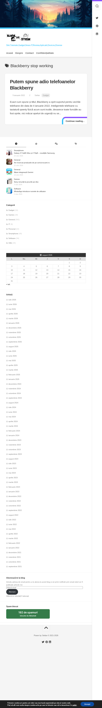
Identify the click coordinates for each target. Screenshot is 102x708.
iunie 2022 (12, 524)
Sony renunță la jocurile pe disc (26, 182)
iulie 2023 (12, 463)
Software (17, 189)
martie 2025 (13, 370)
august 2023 (13, 459)
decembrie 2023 (14, 440)
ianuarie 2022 (13, 548)
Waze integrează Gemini (23, 172)
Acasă (9, 53)
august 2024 (13, 403)
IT (9, 224)
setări (74, 705)
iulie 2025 (12, 351)
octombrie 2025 (14, 337)
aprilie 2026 (13, 314)
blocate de (31, 615)
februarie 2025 (14, 375)
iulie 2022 (12, 520)
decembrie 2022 (14, 496)
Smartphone (19, 150)
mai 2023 (12, 473)
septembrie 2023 (15, 454)
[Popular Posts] (36, 144)
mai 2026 (12, 309)
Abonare (12, 592)
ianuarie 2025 (13, 379)
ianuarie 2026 (13, 323)
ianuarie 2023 (13, 492)
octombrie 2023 (14, 449)
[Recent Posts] (16, 144)
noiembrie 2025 (14, 332)
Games (17, 179)
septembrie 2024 (15, 398)
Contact (29, 53)
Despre (19, 53)
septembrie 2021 (15, 566)
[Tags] (76, 144)
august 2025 (13, 347)
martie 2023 (13, 482)
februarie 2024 (14, 431)
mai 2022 (12, 529)
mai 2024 (12, 417)
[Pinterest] (97, 25)
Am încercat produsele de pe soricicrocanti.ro (32, 163)
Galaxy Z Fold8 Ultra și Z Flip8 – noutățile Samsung (34, 153)
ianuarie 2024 (13, 435)
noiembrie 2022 (14, 501)
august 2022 (13, 515)
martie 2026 (13, 318)
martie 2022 (13, 538)
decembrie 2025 (14, 328)
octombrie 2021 (14, 562)
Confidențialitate (45, 53)
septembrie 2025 (15, 342)
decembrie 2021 (14, 552)
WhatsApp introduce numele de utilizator (30, 191)
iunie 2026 (12, 304)
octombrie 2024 (14, 393)
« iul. (8, 284)
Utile (10, 243)
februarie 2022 (14, 543)
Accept (87, 704)
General (17, 160)
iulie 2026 (12, 300)
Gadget (46, 95)
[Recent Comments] (56, 144)
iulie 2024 (12, 407)
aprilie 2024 (13, 421)
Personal (11, 229)
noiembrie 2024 (14, 389)
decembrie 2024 (14, 384)
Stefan (37, 95)
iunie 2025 (12, 356)
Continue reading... (75, 121)
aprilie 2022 (13, 534)
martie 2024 (13, 426)
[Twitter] (97, 17)
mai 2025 (12, 360)
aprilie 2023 (13, 478)
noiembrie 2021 (14, 557)
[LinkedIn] (97, 33)
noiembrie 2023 (14, 445)
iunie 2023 (12, 468)
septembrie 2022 (15, 510)
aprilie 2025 (13, 365)
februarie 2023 (14, 487)
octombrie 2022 (14, 506)
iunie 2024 (12, 412)
